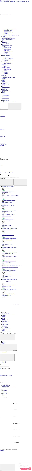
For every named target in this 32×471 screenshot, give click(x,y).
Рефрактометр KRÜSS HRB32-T (6, 290)
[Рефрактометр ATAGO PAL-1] (17, 186)
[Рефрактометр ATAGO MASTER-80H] (17, 247)
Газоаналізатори (4, 326)
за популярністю (3, 177)
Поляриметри (6, 65)
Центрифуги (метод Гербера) (8, 30)
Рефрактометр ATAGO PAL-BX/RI (7, 211)
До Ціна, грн (9, 333)
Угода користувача (26, 1)
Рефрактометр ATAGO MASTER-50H (7, 244)
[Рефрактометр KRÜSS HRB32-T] (17, 289)
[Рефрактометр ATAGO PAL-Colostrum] (17, 228)
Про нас (1, 1)
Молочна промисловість (5, 98)
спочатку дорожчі (13, 177)
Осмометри (3, 319)
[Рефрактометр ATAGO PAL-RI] (17, 214)
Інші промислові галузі (5, 100)
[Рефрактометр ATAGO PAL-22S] (17, 223)
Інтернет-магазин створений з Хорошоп (6, 375)
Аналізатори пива (6, 50)
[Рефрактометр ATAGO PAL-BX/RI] (17, 210)
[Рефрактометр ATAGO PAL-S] (17, 205)
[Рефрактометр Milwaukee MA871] (17, 270)
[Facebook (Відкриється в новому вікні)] (19, 7)
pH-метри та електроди (5, 313)
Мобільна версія (15, 374)
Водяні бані (3, 317)
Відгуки (22, 1)
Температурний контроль (7, 69)
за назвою (17, 177)
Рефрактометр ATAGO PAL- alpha (7, 202)
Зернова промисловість (5, 384)
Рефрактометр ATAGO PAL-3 (6, 192)
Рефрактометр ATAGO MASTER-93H (7, 253)
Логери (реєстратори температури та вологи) (8, 314)
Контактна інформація (17, 1)
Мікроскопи (3, 316)
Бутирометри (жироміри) (7, 31)
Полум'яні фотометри (5, 327)
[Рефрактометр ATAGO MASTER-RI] (17, 261)
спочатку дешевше (8, 177)
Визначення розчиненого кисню (8, 51)
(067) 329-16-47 (2, 136)
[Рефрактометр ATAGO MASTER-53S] (17, 238)
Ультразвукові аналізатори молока (8, 29)
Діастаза (5, 66)
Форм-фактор (15, 350)
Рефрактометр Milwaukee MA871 (6, 271)
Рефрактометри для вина (7, 47)
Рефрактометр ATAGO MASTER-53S (7, 239)
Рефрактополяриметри (5, 321)
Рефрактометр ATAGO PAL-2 (6, 220)
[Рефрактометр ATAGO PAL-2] (17, 219)
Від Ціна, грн (2, 333)
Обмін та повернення (11, 1)
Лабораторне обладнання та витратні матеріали (9, 101)
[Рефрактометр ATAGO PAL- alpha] (17, 200)
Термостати (3, 330)
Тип (13, 360)
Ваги (2, 323)
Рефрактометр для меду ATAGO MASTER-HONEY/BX (10, 267)
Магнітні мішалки (4, 328)
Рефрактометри (6, 73)
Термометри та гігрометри (6, 324)
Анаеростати (5, 53)
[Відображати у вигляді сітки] (7, 182)
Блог (20, 1)
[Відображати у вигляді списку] (20, 182)
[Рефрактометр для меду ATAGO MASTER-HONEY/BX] (17, 265)
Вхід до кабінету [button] (4, 390)
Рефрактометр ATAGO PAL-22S (6, 225)
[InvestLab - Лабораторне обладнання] (4, 366)
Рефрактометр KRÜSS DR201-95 (6, 276)
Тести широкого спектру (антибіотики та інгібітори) (11, 35)
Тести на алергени (6, 57)
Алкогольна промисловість (6, 99)
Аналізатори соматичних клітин (8, 32)
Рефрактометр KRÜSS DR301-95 (6, 281)
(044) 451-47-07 (2, 116)
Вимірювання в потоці (5, 387)
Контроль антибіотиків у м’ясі (8, 63)
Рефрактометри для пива (7, 49)
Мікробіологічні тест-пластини (8, 56)
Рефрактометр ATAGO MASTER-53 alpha (8, 235)
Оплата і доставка (5, 1)
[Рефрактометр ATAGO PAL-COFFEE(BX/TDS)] (17, 195)
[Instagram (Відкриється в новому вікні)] (6, 7)
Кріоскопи (3, 318)
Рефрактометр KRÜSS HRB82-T (6, 295)
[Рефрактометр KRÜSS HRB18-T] (17, 284)
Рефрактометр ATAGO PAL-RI (6, 216)
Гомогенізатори (6, 60)
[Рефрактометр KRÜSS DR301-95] (17, 279)
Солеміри (3, 322)
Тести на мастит (6, 33)
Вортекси (3, 329)
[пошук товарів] (14, 106)
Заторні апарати (6, 52)
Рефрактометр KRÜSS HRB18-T (6, 286)
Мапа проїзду (2, 450)
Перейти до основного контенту (5, 0)
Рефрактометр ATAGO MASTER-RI (7, 262)
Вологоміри (5, 70)
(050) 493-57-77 (2, 143)
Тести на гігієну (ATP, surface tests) (8, 58)
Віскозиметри (6, 68)
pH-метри (5, 62)
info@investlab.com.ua (3, 144)
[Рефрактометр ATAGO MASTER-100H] (17, 256)
